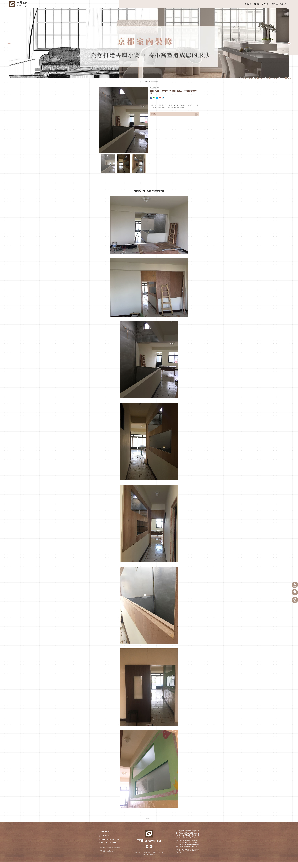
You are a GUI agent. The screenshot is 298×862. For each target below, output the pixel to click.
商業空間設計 (154, 82)
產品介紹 (149, 180)
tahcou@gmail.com (108, 842)
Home (141, 82)
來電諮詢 (295, 586)
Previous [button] (8, 43)
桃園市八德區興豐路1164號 (110, 839)
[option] (149, 43)
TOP (295, 748)
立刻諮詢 (154, 114)
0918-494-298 (106, 836)
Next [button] (289, 43)
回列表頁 (149, 818)
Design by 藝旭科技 (149, 854)
